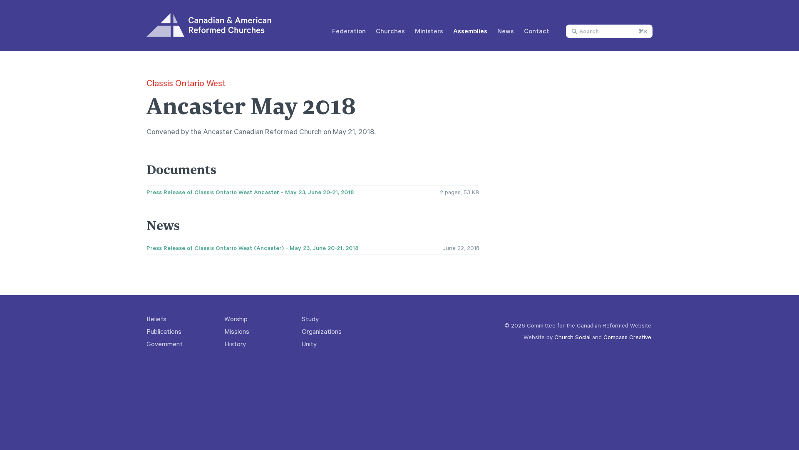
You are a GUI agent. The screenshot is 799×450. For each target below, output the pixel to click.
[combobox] (609, 31)
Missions (236, 331)
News (505, 31)
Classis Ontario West (186, 83)
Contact (536, 31)
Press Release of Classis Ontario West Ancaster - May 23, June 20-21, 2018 (250, 192)
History (235, 344)
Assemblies (470, 31)
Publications (163, 331)
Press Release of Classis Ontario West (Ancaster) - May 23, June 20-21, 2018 (252, 248)
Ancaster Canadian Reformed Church (262, 131)
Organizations (322, 331)
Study (310, 319)
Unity (309, 344)
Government (164, 344)
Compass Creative (627, 336)
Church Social (572, 336)
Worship (236, 319)
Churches (390, 31)
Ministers (429, 31)
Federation (349, 31)
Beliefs (156, 319)
